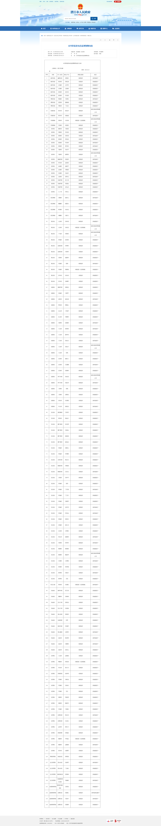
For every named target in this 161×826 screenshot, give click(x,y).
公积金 (77, 22)
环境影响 (89, 22)
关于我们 (66, 818)
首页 (45, 35)
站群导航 (56, 1)
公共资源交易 (76, 35)
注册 (47, 1)
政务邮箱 (51, 1)
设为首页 (48, 818)
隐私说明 (73, 818)
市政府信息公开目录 (67, 35)
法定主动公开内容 (58, 35)
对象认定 (89, 35)
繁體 (41, 1)
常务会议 (93, 22)
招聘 (85, 22)
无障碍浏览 (62, 1)
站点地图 (60, 818)
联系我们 (41, 818)
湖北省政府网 (109, 1)
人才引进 (81, 22)
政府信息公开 (50, 35)
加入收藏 (54, 818)
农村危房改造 (83, 35)
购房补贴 (73, 22)
